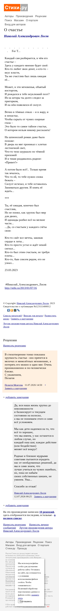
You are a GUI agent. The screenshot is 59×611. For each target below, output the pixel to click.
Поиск (8, 20)
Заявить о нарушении (22, 319)
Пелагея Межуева (14, 385)
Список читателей (12, 315)
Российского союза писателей (34, 607)
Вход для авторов (15, 24)
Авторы (9, 16)
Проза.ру (22, 548)
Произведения (24, 16)
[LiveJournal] (18, 310)
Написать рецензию (14, 345)
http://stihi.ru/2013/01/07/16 (21, 288)
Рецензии (40, 16)
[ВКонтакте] (8, 310)
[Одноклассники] (12, 310)
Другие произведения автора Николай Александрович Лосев (28, 529)
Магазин (19, 20)
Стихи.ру (10, 548)
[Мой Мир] (15, 310)
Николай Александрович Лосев (26, 36)
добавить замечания (17, 397)
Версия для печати (33, 315)
